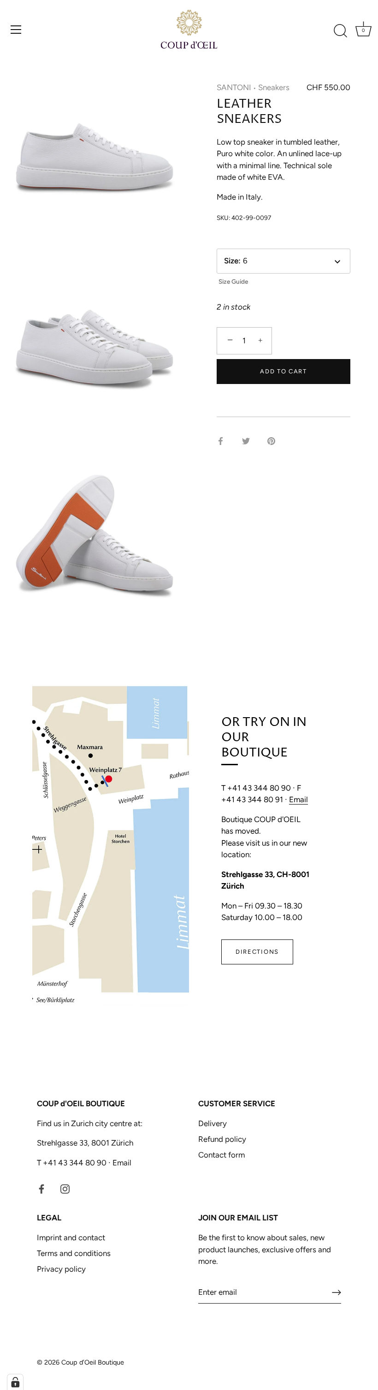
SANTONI (234, 87)
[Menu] (16, 29)
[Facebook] (41, 1188)
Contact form (221, 1154)
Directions (257, 951)
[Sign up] (336, 1292)
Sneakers (273, 87)
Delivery (212, 1123)
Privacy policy (61, 1269)
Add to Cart (283, 371)
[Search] (340, 31)
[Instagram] (65, 1188)
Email (298, 799)
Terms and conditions (74, 1253)
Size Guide (233, 281)
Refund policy (222, 1139)
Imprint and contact (71, 1237)
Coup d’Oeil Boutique (92, 1362)
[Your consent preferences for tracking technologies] (15, 1382)
